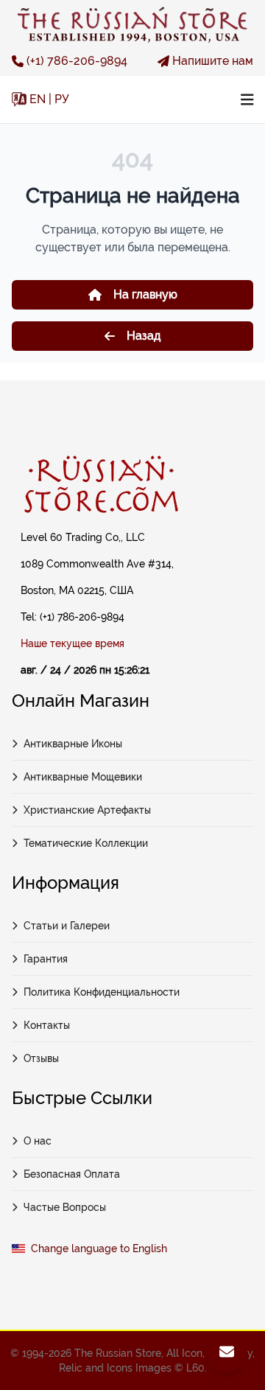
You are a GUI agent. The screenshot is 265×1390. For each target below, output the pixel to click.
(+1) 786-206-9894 (76, 61)
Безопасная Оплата (72, 1174)
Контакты (47, 1025)
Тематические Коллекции (86, 843)
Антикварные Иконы (73, 744)
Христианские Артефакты (87, 810)
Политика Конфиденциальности (102, 992)
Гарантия (46, 959)
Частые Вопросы (65, 1207)
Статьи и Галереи (67, 926)
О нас (38, 1141)
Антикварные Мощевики (83, 777)
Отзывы (41, 1058)
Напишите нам (212, 61)
